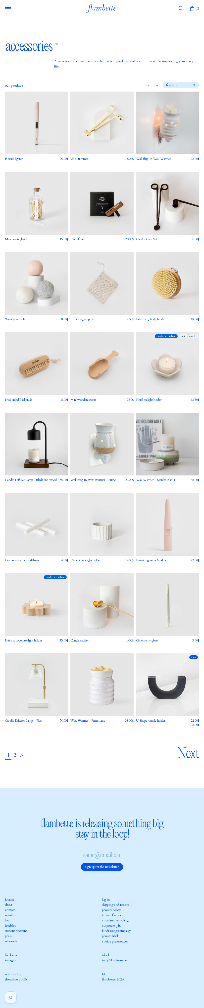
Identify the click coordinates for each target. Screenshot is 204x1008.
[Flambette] (102, 8)
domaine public (16, 979)
